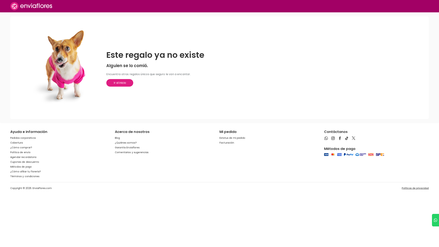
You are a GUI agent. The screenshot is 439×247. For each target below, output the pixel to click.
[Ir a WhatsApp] (435, 220)
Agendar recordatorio (23, 157)
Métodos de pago (21, 166)
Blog (117, 138)
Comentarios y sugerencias (132, 152)
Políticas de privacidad (415, 188)
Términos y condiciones (24, 176)
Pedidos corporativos (23, 138)
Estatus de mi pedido (232, 138)
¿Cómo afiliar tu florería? (25, 171)
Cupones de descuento (24, 162)
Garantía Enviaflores (127, 147)
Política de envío (20, 152)
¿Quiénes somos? (126, 142)
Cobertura (16, 142)
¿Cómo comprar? (21, 147)
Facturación (227, 142)
